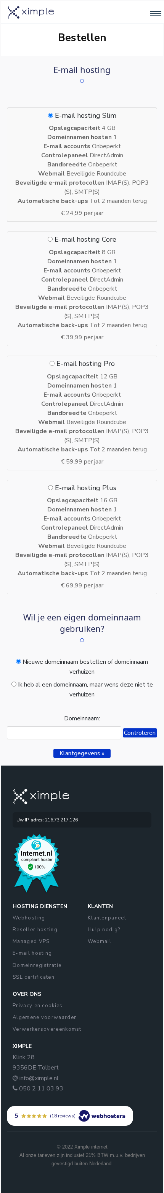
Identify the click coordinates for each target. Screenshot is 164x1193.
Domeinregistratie (37, 965)
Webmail (99, 941)
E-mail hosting (32, 953)
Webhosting (29, 918)
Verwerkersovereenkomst (47, 1029)
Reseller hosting (35, 929)
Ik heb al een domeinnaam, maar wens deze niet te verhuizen (84, 689)
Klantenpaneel (107, 918)
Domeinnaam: (82, 718)
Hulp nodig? (104, 929)
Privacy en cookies (38, 1005)
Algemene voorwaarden (45, 1017)
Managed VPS (31, 941)
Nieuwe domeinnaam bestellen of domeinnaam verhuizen (84, 667)
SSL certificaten (34, 977)
